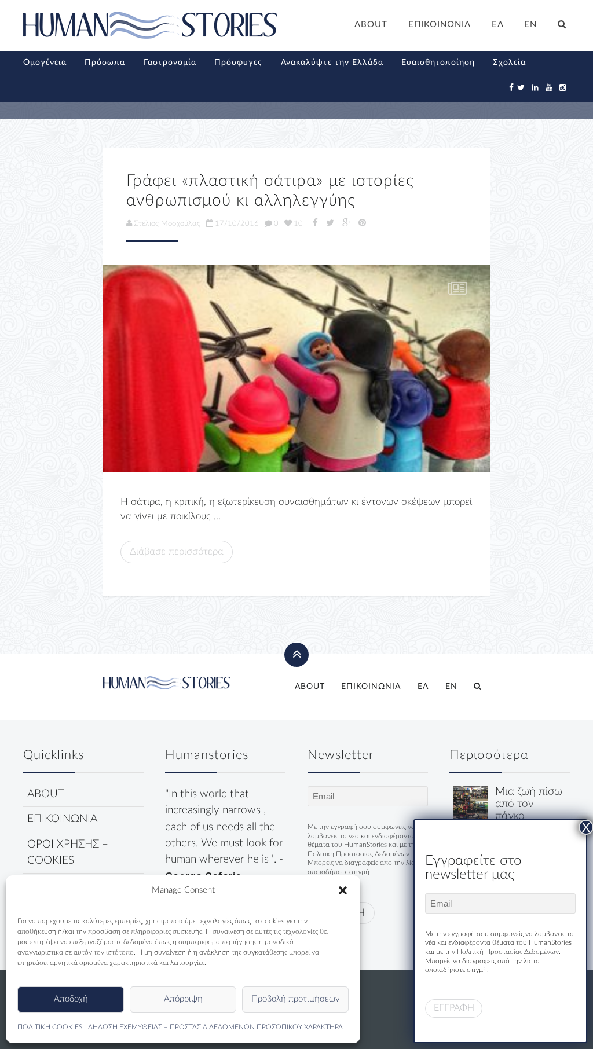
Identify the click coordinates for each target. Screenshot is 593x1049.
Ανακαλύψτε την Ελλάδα (332, 62)
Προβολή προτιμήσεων (295, 999)
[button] (343, 890)
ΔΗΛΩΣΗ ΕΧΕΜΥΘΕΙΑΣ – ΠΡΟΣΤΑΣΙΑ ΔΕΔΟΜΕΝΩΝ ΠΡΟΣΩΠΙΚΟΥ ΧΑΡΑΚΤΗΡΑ (215, 1027)
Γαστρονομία (170, 62)
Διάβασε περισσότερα (177, 551)
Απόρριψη (183, 999)
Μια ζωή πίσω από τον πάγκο (528, 803)
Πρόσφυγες (238, 62)
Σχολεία (509, 62)
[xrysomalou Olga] (470, 803)
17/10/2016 (237, 223)
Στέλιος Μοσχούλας (167, 223)
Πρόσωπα (105, 62)
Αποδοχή (71, 999)
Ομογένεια (45, 62)
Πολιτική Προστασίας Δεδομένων (358, 853)
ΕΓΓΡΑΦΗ (454, 1008)
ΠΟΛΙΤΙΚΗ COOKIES (49, 1027)
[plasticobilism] (296, 368)
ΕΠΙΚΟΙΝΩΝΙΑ (439, 24)
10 (298, 223)
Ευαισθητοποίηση (438, 62)
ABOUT (370, 24)
